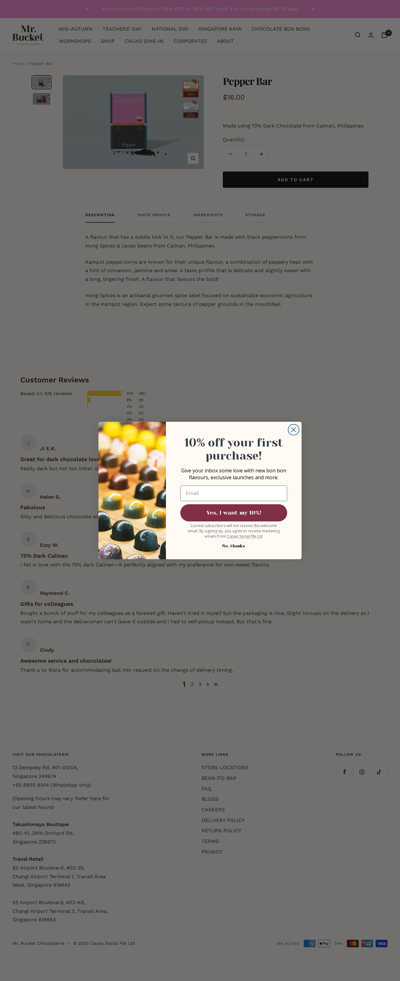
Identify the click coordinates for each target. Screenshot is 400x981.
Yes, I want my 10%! (233, 513)
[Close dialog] (293, 429)
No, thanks (233, 546)
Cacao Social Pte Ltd (244, 536)
